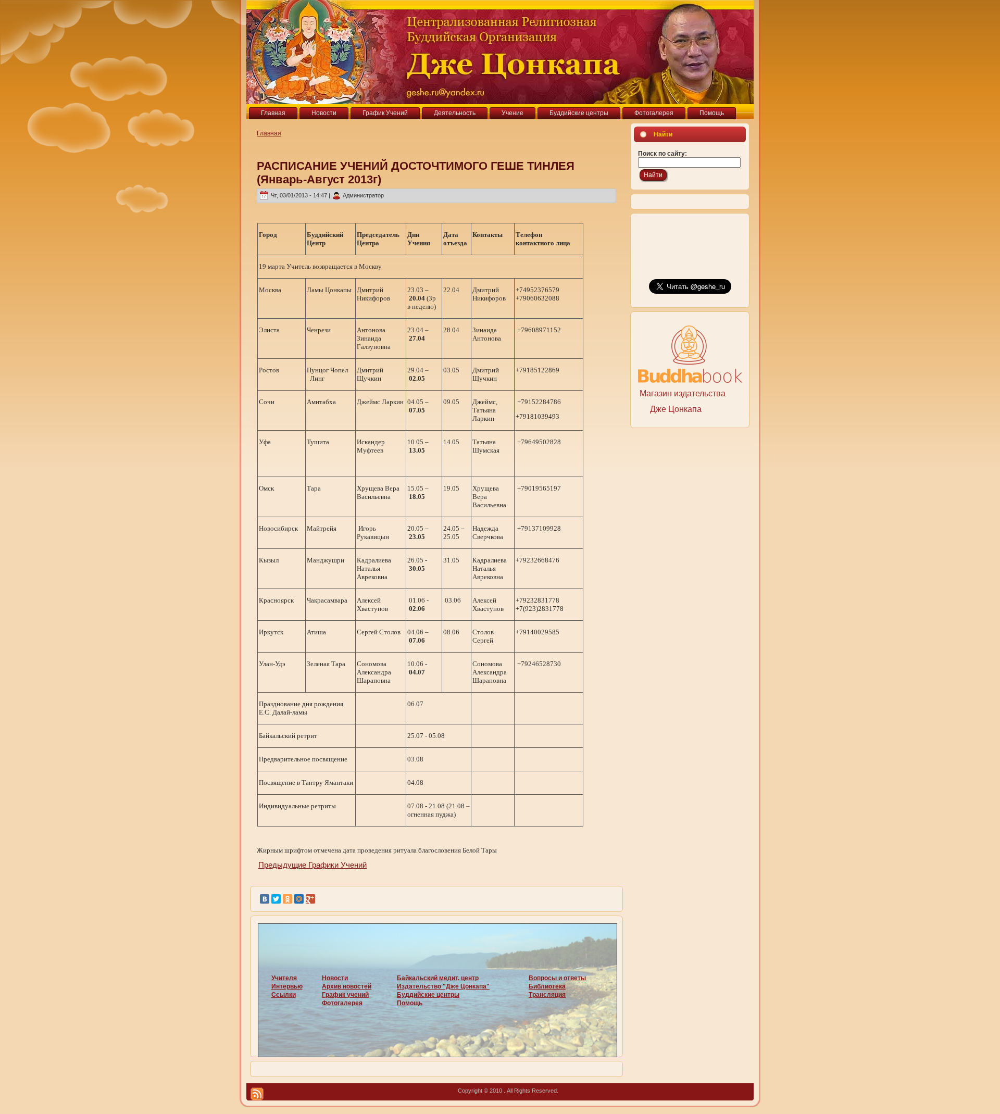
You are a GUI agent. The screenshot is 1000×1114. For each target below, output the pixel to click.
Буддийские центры (428, 994)
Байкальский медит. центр (438, 978)
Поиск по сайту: (662, 153)
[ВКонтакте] (264, 899)
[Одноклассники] (287, 899)
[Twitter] (276, 899)
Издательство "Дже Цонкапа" (443, 986)
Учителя (284, 978)
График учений (345, 994)
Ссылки (283, 994)
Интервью (287, 986)
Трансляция (547, 994)
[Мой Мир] (299, 899)
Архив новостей (346, 986)
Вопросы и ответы (557, 978)
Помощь (409, 1003)
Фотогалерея (342, 1003)
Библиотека (547, 986)
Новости (335, 978)
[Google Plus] (310, 899)
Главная (269, 133)
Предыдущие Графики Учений (312, 865)
